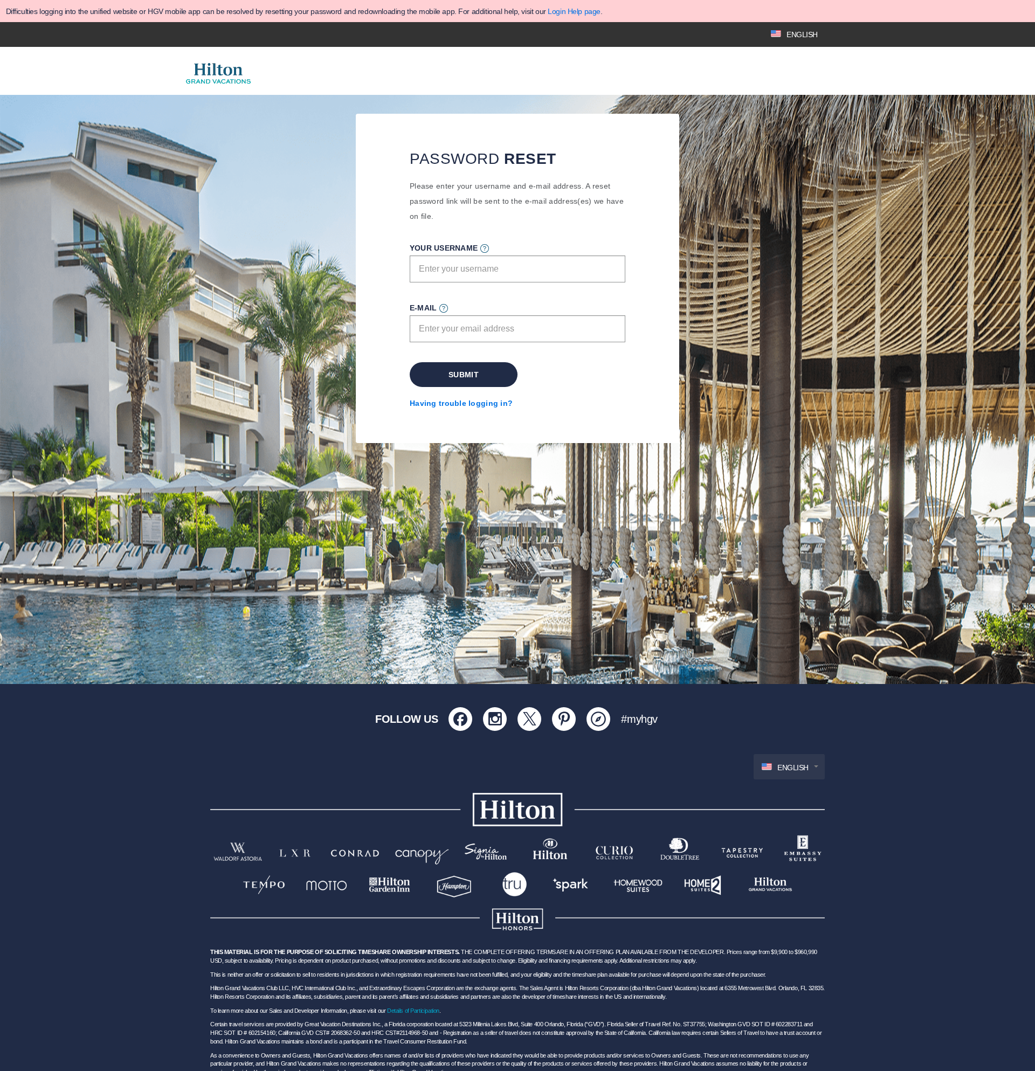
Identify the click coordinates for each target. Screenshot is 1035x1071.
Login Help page (574, 11)
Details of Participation (413, 1010)
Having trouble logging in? (461, 403)
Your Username (444, 248)
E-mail (423, 308)
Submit (463, 374)
